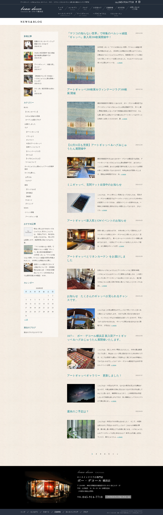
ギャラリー (30, 140)
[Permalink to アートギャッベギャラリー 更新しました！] (81, 400)
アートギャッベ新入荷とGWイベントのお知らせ (96, 220)
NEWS (26, 208)
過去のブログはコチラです (33, 332)
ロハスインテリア (72, 512)
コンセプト (34, 512)
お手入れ (28, 177)
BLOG (26, 107)
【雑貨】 (28, 196)
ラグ (26, 127)
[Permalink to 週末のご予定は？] (81, 436)
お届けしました (30, 124)
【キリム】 (29, 155)
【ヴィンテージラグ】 (33, 151)
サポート (46, 512)
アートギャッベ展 (31, 216)
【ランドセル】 (30, 189)
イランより (30, 136)
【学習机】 (29, 193)
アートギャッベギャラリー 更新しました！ (94, 375)
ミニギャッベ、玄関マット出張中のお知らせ (94, 184)
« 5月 (26, 320)
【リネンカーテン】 (32, 112)
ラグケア (28, 181)
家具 (26, 185)
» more (119, 63)
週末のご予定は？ (78, 411)
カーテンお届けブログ (33, 120)
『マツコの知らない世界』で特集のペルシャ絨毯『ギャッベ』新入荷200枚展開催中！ (44, 249)
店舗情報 (57, 512)
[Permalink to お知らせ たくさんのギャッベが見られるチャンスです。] (81, 327)
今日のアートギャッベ (34, 143)
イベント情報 (29, 212)
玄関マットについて (33, 147)
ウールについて (30, 162)
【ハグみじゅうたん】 (33, 158)
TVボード (28, 200)
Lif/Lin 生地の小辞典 (32, 116)
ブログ (85, 512)
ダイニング (29, 204)
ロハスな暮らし (30, 173)
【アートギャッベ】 (32, 132)
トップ (23, 512)
